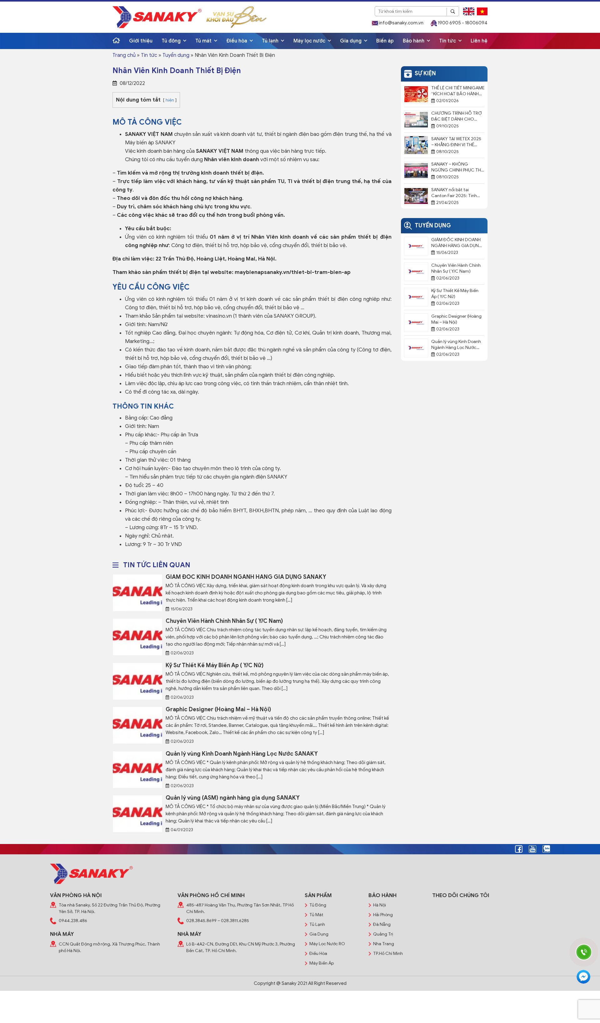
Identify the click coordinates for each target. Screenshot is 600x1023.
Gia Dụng (318, 934)
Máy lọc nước (310, 41)
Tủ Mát (316, 914)
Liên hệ (479, 41)
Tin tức (448, 41)
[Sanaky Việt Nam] (157, 17)
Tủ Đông (317, 905)
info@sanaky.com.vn (400, 23)
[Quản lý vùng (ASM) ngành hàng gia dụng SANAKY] (137, 813)
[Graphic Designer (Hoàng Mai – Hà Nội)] (137, 725)
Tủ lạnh (271, 41)
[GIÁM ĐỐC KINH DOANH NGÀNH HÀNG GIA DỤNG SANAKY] (137, 592)
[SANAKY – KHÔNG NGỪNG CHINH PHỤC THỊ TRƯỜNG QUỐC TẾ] (416, 170)
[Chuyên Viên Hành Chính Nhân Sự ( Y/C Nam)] (137, 636)
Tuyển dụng (175, 55)
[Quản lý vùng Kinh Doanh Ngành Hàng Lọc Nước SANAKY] (137, 769)
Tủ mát (204, 41)
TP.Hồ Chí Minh (388, 953)
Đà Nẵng (382, 924)
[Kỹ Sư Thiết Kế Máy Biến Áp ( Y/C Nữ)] (137, 681)
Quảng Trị (383, 934)
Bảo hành (414, 41)
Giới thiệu (140, 41)
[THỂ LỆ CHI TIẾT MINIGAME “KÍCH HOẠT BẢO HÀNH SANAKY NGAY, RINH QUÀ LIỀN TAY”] (416, 94)
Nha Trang (383, 943)
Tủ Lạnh (317, 924)
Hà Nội (379, 905)
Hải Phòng (383, 914)
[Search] (453, 11)
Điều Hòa (318, 953)
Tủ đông (172, 41)
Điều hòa (237, 41)
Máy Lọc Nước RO (327, 943)
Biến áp (385, 41)
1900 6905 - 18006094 (462, 23)
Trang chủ (124, 55)
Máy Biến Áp (321, 963)
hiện (170, 100)
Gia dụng (351, 41)
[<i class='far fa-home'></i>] (116, 41)
